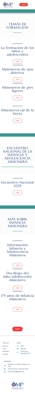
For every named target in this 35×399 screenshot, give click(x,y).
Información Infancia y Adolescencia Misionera (17, 250)
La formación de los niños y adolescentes (17, 51)
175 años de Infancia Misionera (17, 297)
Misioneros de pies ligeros (17, 89)
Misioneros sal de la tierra (17, 112)
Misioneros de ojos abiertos (17, 71)
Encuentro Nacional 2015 (17, 184)
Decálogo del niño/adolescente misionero (17, 276)
